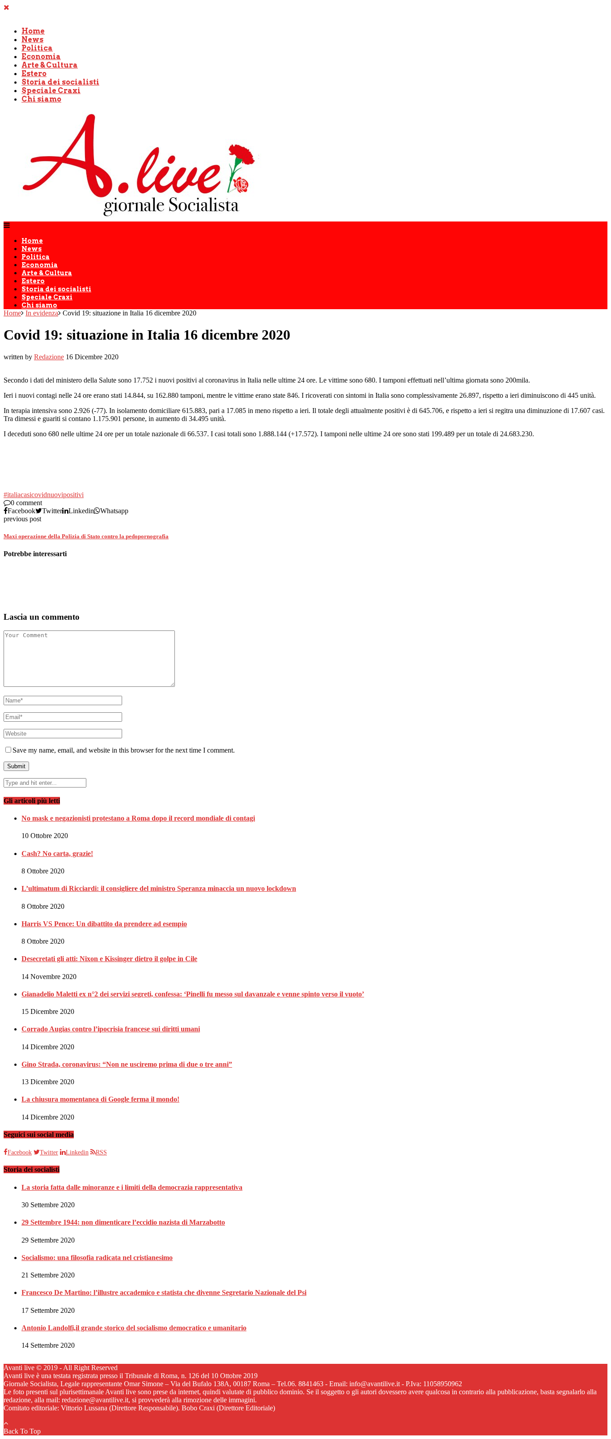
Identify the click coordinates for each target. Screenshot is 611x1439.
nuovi (55, 494)
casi (26, 494)
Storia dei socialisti (60, 82)
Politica (37, 48)
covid (39, 494)
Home (33, 31)
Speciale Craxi (51, 90)
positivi (73, 494)
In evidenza (41, 313)
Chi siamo (41, 99)
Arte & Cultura (49, 65)
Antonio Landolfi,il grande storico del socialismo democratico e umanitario (133, 1328)
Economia (41, 56)
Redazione (49, 357)
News (32, 39)
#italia (12, 494)
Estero (34, 73)
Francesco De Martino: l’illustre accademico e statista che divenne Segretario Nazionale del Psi (163, 1292)
